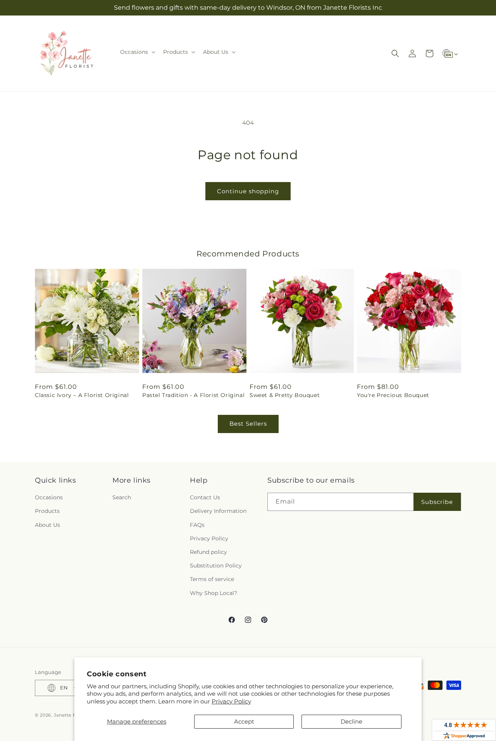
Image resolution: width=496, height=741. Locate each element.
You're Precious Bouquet (393, 395)
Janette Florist (71, 715)
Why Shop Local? (213, 593)
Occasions (49, 497)
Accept (244, 721)
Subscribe (437, 501)
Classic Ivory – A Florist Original (82, 395)
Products (47, 510)
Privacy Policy (231, 701)
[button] (136, 52)
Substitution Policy (216, 565)
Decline (351, 721)
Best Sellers (248, 423)
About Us (47, 524)
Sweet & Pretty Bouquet (285, 395)
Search (121, 497)
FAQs (197, 524)
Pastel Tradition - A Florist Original (193, 395)
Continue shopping (248, 191)
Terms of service (212, 579)
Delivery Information (218, 510)
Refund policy (208, 551)
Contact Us (205, 497)
